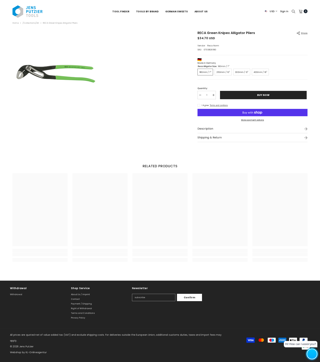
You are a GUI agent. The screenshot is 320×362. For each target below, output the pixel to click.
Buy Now (264, 95)
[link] (40, 254)
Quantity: (203, 88)
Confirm (189, 297)
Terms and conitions (219, 105)
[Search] (293, 11)
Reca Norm (213, 45)
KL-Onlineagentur (36, 352)
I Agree (205, 105)
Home (15, 23)
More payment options (252, 120)
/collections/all (30, 23)
